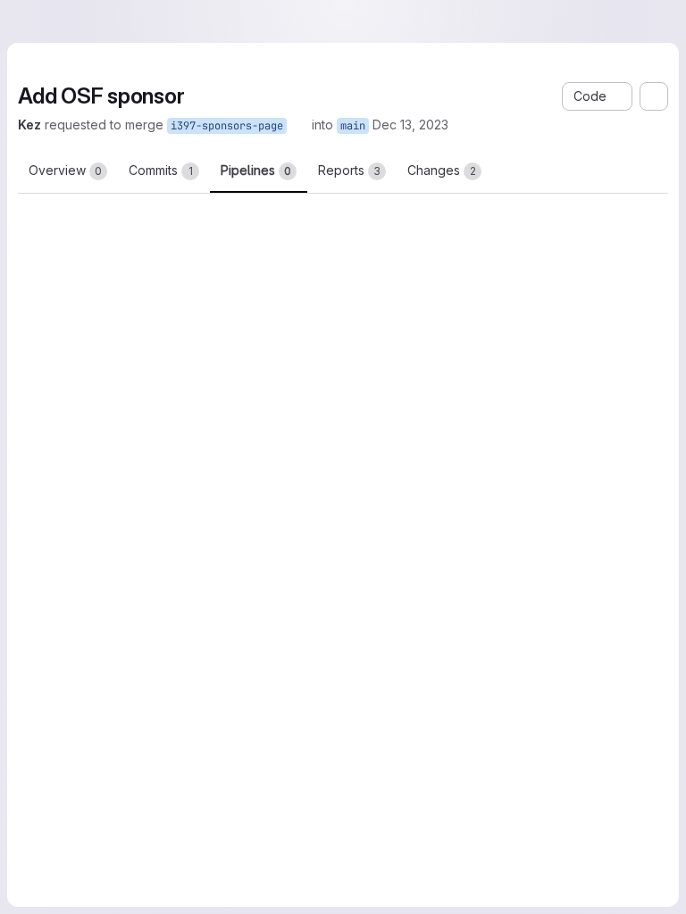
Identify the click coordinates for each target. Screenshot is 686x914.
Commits (161, 170)
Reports (349, 170)
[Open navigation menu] (51, 21)
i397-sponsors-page (227, 126)
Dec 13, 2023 (410, 124)
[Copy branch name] (299, 125)
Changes (441, 170)
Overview (65, 170)
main (352, 126)
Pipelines (256, 170)
